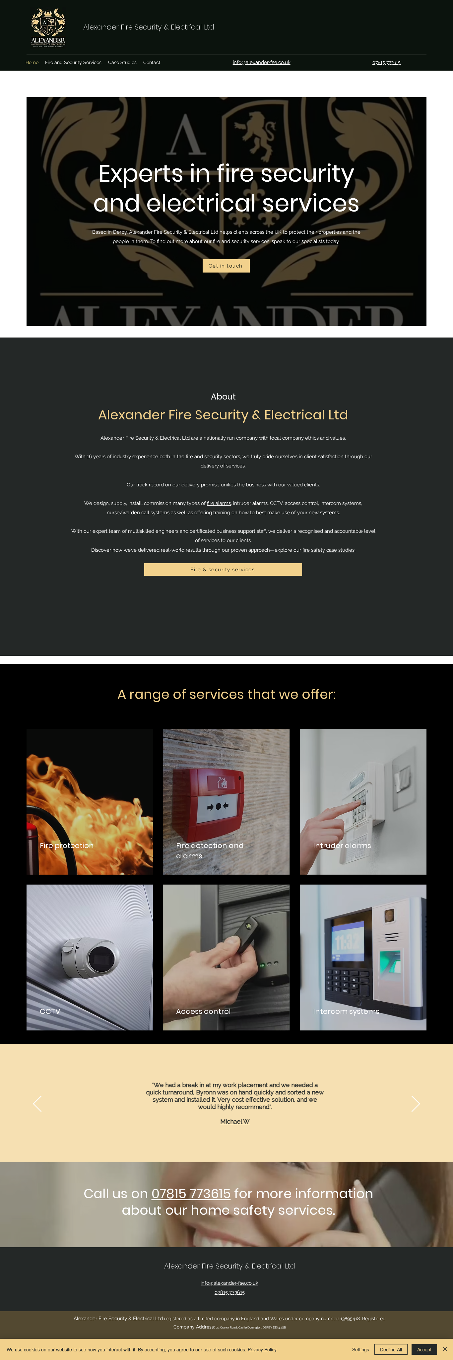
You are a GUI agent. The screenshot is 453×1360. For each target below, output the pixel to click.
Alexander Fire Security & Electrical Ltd (148, 27)
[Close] (445, 1349)
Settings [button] (360, 1349)
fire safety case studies (328, 550)
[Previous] (37, 1104)
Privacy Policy (262, 1349)
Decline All (391, 1349)
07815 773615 (191, 1193)
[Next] (416, 1104)
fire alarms (219, 503)
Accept (424, 1349)
